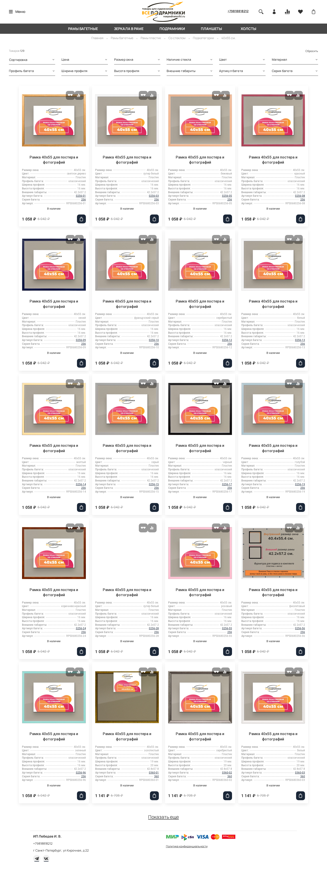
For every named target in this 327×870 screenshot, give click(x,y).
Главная (97, 38)
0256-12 (227, 340)
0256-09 (81, 340)
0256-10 (154, 340)
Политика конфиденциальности (187, 846)
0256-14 (81, 484)
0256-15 (154, 484)
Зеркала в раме (128, 28)
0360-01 (154, 772)
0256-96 (81, 772)
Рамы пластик (151, 38)
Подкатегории (203, 38)
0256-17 (227, 484)
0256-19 (300, 484)
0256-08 (300, 195)
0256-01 (81, 195)
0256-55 (227, 628)
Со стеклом (177, 38)
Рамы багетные (83, 28)
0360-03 (300, 772)
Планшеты (211, 28)
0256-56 (300, 628)
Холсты (248, 28)
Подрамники (172, 28)
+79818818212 (238, 11)
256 (83, 199)
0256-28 (154, 628)
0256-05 (227, 195)
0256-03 (154, 195)
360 (156, 776)
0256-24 (81, 628)
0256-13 (300, 340)
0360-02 (227, 772)
